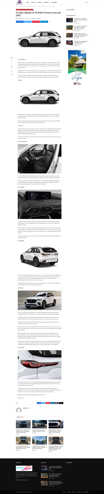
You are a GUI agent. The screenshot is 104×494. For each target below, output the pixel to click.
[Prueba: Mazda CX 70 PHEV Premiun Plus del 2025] (39, 39)
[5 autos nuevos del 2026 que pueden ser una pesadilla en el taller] (69, 20)
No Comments (33, 18)
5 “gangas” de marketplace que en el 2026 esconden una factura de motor (81, 42)
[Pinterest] (11, 69)
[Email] (11, 74)
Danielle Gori (21, 18)
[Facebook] (11, 61)
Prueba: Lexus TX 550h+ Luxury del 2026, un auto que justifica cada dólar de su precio (22, 431)
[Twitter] (11, 64)
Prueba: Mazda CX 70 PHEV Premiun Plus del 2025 (24, 9)
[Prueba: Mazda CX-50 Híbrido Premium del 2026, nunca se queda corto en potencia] (56, 424)
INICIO (27, 2)
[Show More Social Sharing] (49, 22)
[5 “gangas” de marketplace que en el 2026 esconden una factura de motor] (69, 42)
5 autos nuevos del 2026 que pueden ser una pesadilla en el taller (80, 20)
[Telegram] (11, 72)
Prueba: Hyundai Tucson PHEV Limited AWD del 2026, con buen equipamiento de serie (23, 447)
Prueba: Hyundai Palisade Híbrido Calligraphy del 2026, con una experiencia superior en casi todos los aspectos (56, 447)
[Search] (85, 2)
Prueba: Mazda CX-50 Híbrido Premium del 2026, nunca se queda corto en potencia (55, 431)
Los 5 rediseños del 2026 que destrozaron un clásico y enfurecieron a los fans (80, 27)
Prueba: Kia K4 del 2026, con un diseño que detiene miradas (39, 430)
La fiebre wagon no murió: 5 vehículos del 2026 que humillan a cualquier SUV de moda (81, 35)
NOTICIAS (33, 2)
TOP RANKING (54, 2)
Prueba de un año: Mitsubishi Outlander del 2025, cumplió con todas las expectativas (39, 447)
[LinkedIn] (11, 66)
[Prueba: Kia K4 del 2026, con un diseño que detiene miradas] (39, 424)
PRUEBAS (39, 2)
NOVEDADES (46, 2)
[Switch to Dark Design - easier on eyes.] (87, 2)
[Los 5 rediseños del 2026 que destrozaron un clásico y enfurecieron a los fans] (69, 27)
